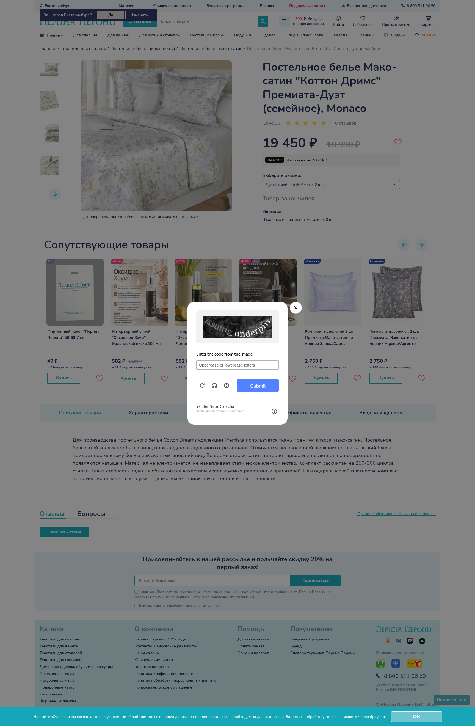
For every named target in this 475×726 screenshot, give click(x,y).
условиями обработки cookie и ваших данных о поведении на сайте (168, 716)
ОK (416, 716)
